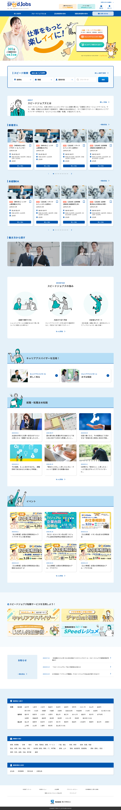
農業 (36, 752)
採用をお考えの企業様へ (106, 2)
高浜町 (60, 718)
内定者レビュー (43, 789)
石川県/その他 (105, 711)
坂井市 (91, 714)
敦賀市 (35, 714)
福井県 (20, 714)
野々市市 (27, 711)
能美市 (99, 707)
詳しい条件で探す (100, 73)
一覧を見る (103, 125)
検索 (103, 79)
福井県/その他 (87, 718)
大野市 (50, 714)
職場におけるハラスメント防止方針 (53, 793)
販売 (30, 745)
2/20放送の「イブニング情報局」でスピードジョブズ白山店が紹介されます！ (76, 674)
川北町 (36, 711)
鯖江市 (66, 714)
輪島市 (50, 707)
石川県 (20, 707)
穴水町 (87, 711)
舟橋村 (107, 722)
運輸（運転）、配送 (96, 748)
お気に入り (109, 8)
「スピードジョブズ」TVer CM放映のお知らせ (66, 667)
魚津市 (42, 722)
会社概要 (57, 789)
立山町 (35, 725)
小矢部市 (82, 722)
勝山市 (58, 714)
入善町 (42, 725)
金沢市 (27, 707)
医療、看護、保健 (85, 745)
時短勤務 (21, 771)
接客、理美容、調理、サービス (45, 745)
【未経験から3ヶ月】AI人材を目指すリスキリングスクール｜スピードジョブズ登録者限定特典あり (80, 659)
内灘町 (52, 711)
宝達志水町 (69, 711)
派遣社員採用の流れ (81, 13)
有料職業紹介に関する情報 (91, 789)
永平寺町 (100, 714)
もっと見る (59, 331)
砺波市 (74, 722)
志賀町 (60, 711)
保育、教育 (72, 745)
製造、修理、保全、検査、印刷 (20, 748)
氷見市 (50, 722)
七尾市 (35, 707)
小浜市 (42, 714)
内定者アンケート (27, 789)
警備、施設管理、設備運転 (78, 748)
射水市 (99, 722)
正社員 (12, 771)
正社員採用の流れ (60, 13)
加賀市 (66, 707)
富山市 (27, 722)
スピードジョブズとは (39, 13)
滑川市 (58, 722)
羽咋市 (74, 707)
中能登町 (79, 711)
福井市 (27, 714)
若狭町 (77, 718)
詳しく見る (103, 102)
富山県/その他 (60, 725)
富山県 (20, 722)
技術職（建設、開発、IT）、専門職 (44, 748)
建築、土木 (62, 748)
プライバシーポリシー (72, 789)
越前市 (83, 714)
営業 (23, 745)
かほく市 (82, 707)
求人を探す (17, 13)
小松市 (42, 707)
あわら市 (75, 714)
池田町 (27, 718)
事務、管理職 (14, 745)
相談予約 (101, 8)
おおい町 (68, 718)
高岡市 (35, 722)
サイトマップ (73, 793)
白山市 (91, 707)
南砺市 (91, 722)
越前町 (44, 718)
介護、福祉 (62, 745)
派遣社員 (39, 771)
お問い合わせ (104, 13)
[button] (53, 173)
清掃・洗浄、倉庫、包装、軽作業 (20, 752)
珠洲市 (58, 707)
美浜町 (52, 718)
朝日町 (50, 725)
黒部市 (66, 722)
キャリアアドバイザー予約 (93, 37)
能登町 (95, 711)
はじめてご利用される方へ (93, 45)
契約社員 (30, 771)
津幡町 (44, 711)
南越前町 (35, 718)
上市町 (27, 725)
